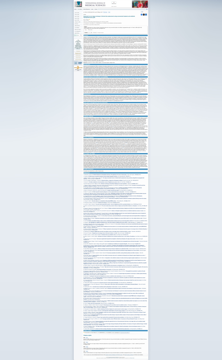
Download (94, 32)
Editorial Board (77, 25)
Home (75, 9)
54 (125, 142)
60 (96, 147)
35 (91, 122)
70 (110, 157)
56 (126, 142)
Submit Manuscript (86, 9)
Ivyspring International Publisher (114, 357)
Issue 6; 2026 (77, 18)
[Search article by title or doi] (81, 35)
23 (122, 100)
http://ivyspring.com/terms (129, 354)
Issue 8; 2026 (77, 14)
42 (143, 124)
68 (86, 157)
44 (134, 125)
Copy (86, 29)
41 (140, 123)
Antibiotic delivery (78, 46)
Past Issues (76, 23)
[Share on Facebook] (141, 14)
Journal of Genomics (78, 59)
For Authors (80, 9)
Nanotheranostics (78, 55)
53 (97, 142)
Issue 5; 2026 (77, 20)
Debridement (78, 43)
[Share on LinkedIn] (146, 14)
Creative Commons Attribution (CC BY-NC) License (114, 354)
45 (87, 126)
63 (116, 150)
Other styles (90, 29)
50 (94, 134)
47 (112, 126)
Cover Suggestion (77, 31)
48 (113, 126)
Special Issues (77, 33)
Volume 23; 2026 (77, 21)
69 (87, 157)
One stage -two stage (78, 47)
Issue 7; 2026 (77, 16)
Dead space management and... (78, 45)
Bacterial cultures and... (78, 42)
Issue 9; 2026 (77, 12)
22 (87, 99)
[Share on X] (144, 14)
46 (88, 126)
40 (91, 123)
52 (96, 142)
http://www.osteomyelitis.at (125, 332)
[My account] (146, 9)
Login (92, 9)
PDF (142, 11)
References (78, 48)
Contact (96, 9)
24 (86, 105)
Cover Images (77, 27)
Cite (109, 12)
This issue (105, 12)
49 (93, 134)
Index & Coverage (78, 29)
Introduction (78, 40)
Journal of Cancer (78, 57)
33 (109, 114)
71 (114, 157)
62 (97, 147)
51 (123, 141)
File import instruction (100, 32)
